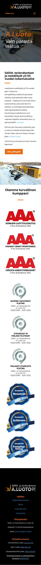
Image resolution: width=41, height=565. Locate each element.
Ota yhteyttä (13, 151)
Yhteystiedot (20, 513)
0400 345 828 (30, 551)
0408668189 (24, 558)
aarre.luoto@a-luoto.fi (23, 531)
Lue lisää (20, 122)
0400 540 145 (25, 547)
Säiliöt (20, 504)
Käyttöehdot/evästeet (20, 500)
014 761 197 (28, 543)
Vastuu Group (15, 136)
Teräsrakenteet (20, 509)
